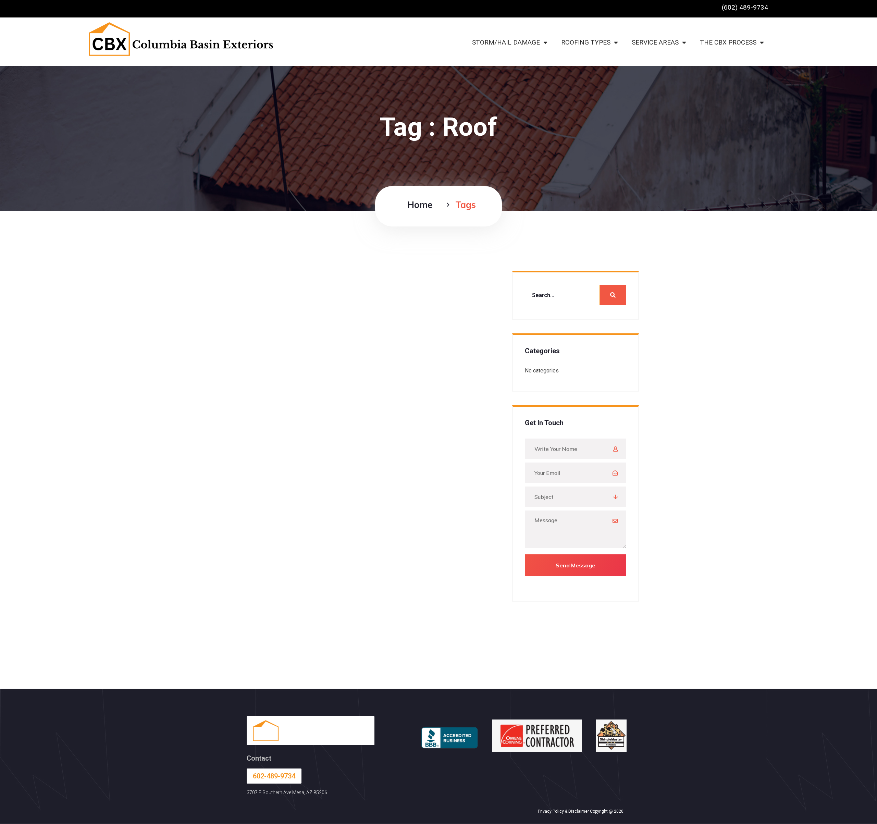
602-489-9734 (274, 776)
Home (419, 204)
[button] (745, 7)
